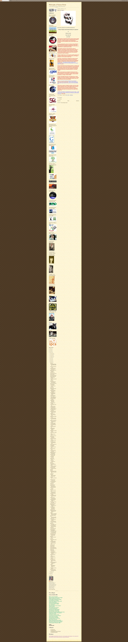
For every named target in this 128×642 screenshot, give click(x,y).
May (51, 360)
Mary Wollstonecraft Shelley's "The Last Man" (53, 560)
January (51, 572)
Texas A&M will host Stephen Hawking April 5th (52, 393)
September (51, 356)
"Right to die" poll (52, 509)
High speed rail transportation (52, 437)
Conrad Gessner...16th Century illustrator (53, 382)
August (51, 357)
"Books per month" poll (53, 435)
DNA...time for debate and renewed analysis (53, 570)
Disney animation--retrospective (52, 384)
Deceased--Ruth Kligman (53, 547)
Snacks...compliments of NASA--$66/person (53, 397)
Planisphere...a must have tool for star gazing (53, 466)
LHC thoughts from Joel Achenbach (53, 389)
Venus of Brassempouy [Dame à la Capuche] (53, 526)
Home (68, 100)
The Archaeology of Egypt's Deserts (56, 631)
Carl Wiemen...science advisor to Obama (53, 423)
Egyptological (53, 629)
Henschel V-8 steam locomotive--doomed (53, 468)
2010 (50, 352)
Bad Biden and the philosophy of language (52, 429)
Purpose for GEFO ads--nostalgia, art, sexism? (53, 521)
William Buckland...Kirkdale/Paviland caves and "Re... (53, 513)
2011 (50, 351)
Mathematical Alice (52, 544)
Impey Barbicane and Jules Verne (52, 410)
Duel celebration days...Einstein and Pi (53, 524)
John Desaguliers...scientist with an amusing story (53, 517)
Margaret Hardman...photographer (53, 478)
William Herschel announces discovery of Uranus (53, 505)
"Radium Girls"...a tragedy (52, 459)
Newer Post (59, 100)
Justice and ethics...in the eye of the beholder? (53, 532)
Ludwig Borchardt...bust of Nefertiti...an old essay (53, 496)
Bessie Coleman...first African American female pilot (52, 391)
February (51, 571)
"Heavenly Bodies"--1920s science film (53, 498)
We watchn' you (52, 463)
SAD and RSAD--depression (52, 445)
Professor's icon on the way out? (53, 488)
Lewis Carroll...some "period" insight (52, 480)
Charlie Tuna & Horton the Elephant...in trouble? (53, 500)
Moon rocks (51, 538)
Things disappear (52, 545)
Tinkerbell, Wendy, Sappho (52, 377)
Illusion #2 (51, 469)
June (51, 359)
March (51, 362)
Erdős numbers (52, 387)
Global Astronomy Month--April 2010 (53, 486)
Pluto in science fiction (53, 503)
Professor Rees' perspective (52, 456)
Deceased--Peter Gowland (53, 383)
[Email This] (67, 95)
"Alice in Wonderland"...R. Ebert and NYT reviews (52, 565)
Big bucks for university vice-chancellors (53, 481)
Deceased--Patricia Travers (53, 548)
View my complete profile (52, 589)
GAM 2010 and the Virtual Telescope (52, 453)
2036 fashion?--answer (53, 515)
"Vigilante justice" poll (53, 528)
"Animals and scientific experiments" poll (53, 492)
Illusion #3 (51, 462)
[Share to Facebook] (71, 95)
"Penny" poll (51, 483)
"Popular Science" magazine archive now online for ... (53, 553)
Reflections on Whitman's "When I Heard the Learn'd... (53, 421)
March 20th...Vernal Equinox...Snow (52, 455)
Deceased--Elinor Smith (53, 376)
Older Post (77, 100)
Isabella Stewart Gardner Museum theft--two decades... (53, 511)
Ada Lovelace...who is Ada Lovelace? (53, 395)
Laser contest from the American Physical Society (53, 442)
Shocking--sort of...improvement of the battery (53, 519)
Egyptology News (53, 630)
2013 (50, 349)
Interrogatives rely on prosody (52, 386)
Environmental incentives (53, 375)
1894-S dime (51, 380)
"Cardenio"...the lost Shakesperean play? (53, 406)
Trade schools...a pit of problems (53, 494)
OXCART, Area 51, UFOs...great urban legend (53, 414)
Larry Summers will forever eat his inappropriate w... (52, 508)
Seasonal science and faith (53, 373)
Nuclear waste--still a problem (52, 403)
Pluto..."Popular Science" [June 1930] (53, 502)
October (51, 355)
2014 (50, 348)
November (51, 354)
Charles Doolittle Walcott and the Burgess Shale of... (53, 365)
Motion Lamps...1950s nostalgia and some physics (53, 412)
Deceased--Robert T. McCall (52, 556)
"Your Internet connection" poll (52, 461)
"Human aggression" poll (53, 444)
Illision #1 (51, 470)
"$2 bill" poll (51, 473)
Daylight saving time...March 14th (52, 550)
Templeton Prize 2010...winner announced (52, 401)
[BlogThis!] (68, 95)
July (51, 358)
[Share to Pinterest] (72, 95)
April (51, 361)
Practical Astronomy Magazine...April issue (53, 408)
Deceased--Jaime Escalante (52, 371)
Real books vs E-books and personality (53, 368)
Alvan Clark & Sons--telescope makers (52, 535)
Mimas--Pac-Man (52, 374)
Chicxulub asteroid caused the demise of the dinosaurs (53, 563)
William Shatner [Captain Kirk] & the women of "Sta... (53, 472)
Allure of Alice (52, 549)
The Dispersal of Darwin (54, 632)
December (51, 353)
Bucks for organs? (52, 372)
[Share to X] (69, 95)
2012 (50, 350)
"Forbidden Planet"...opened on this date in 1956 (53, 475)
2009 (50, 573)
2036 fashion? (52, 527)
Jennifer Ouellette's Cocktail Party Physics (53, 530)
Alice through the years (53, 533)
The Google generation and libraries (53, 450)
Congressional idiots (52, 484)
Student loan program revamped (52, 399)
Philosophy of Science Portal (57, 5)
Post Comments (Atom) (64, 102)
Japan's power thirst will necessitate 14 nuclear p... (53, 419)
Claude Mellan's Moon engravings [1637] (53, 541)
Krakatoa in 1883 (52, 546)
